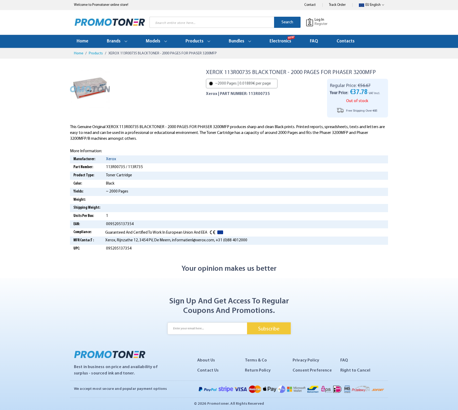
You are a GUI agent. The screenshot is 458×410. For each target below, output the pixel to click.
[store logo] (110, 22)
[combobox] (211, 22)
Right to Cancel (355, 370)
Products (96, 53)
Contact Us (208, 370)
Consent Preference (312, 370)
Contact (310, 5)
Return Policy (258, 370)
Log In (319, 20)
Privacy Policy (306, 360)
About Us (206, 360)
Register (321, 24)
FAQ (344, 360)
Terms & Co (256, 360)
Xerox (111, 159)
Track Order (337, 5)
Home (79, 53)
